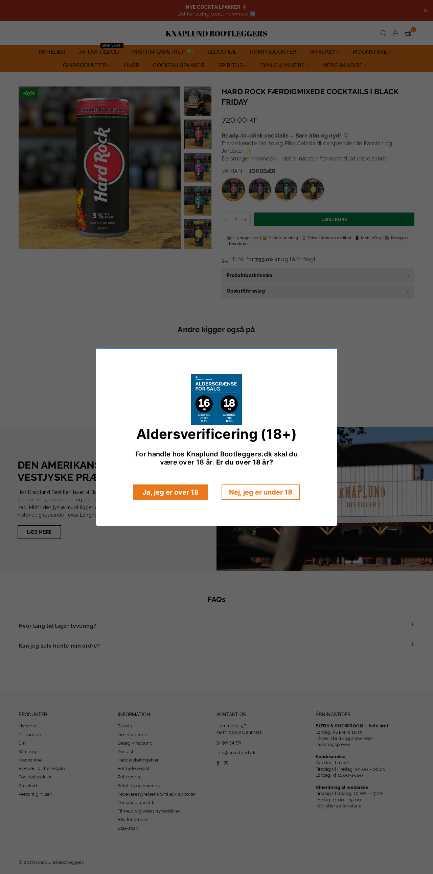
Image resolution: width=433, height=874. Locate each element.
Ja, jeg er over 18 (171, 492)
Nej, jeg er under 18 (260, 492)
